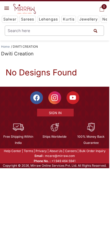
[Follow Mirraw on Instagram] (54, 97)
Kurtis (69, 19)
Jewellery (88, 19)
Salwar (9, 19)
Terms (28, 151)
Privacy (41, 151)
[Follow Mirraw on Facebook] (36, 97)
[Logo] (24, 9)
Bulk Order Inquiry (92, 151)
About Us (55, 151)
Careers (71, 151)
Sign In (55, 113)
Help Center (12, 151)
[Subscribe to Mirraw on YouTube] (73, 97)
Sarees (27, 19)
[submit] (95, 30)
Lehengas (48, 19)
